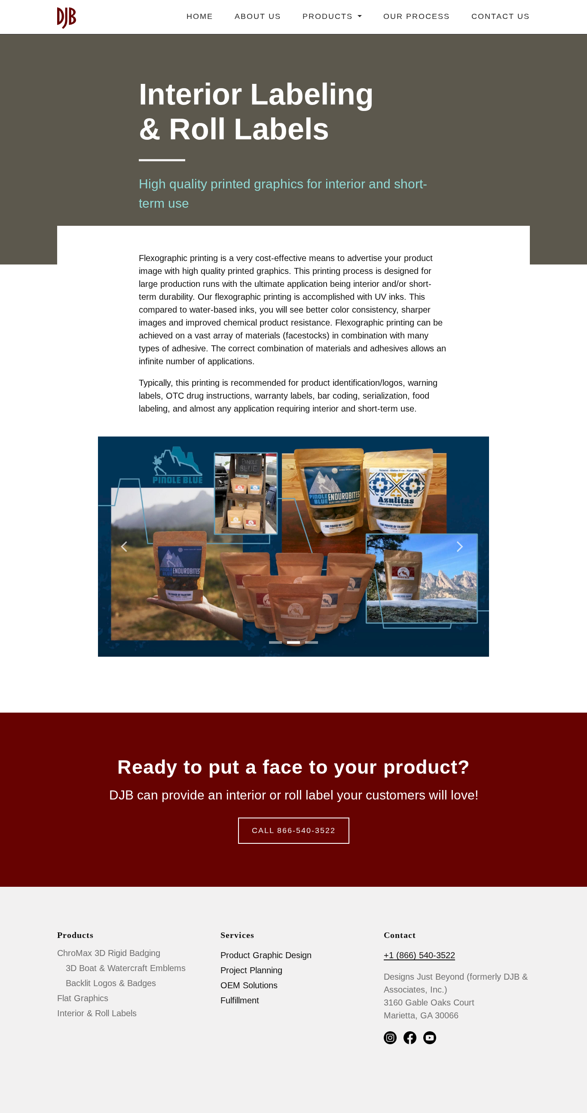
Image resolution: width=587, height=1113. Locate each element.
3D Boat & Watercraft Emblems (126, 968)
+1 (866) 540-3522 (419, 955)
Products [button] (329, 16)
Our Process (416, 16)
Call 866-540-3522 (294, 830)
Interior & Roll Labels (97, 1013)
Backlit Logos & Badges (111, 983)
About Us (258, 16)
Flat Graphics (82, 998)
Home (199, 16)
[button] (127, 547)
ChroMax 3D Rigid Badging (108, 953)
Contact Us (500, 16)
